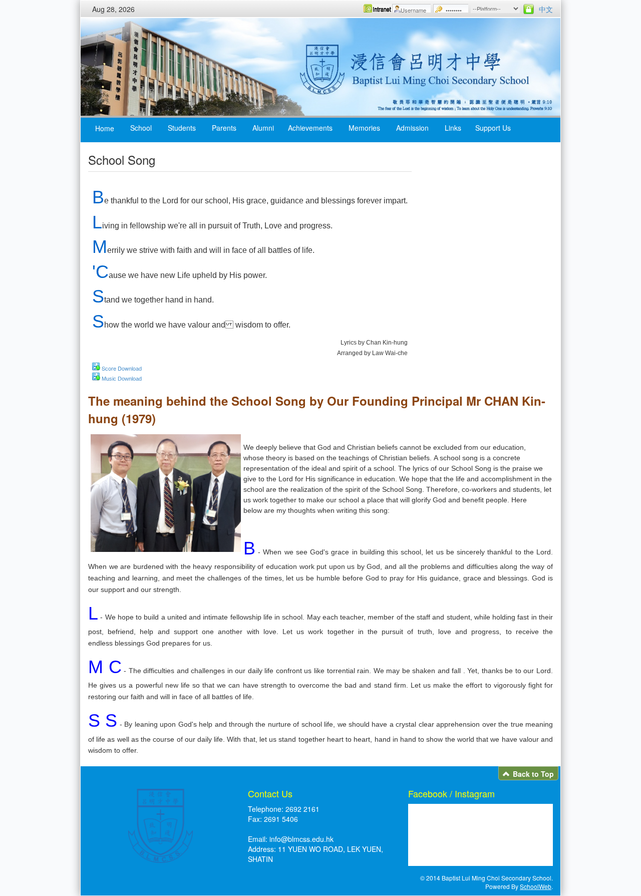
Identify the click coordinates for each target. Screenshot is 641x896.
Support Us (493, 128)
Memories (364, 128)
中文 (546, 9)
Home (104, 128)
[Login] (528, 9)
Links (453, 128)
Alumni (263, 128)
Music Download (122, 379)
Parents (224, 128)
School (141, 128)
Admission (412, 128)
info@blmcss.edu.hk (301, 839)
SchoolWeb (535, 886)
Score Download (122, 368)
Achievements (310, 128)
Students (182, 128)
